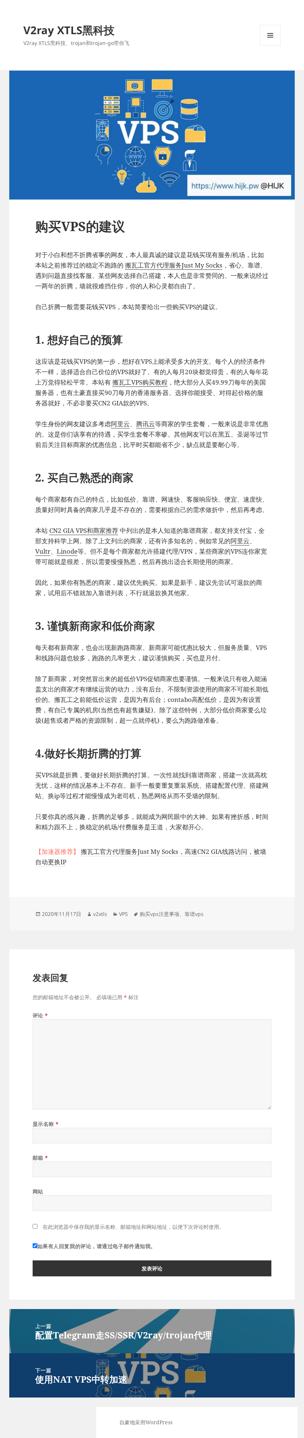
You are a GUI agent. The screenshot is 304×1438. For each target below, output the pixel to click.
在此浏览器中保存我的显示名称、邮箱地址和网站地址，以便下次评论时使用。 (133, 1226)
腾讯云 (145, 424)
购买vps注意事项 (159, 913)
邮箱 (40, 1157)
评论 (40, 1015)
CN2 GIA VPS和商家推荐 (83, 530)
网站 (38, 1191)
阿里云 (120, 424)
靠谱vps (194, 913)
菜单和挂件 (270, 45)
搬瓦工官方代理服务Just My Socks (173, 265)
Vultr (42, 551)
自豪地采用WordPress (145, 1422)
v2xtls (100, 913)
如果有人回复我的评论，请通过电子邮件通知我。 (96, 1246)
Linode (67, 551)
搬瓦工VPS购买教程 (140, 382)
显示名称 (46, 1123)
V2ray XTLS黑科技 (69, 30)
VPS (123, 913)
